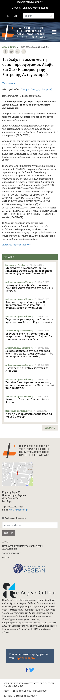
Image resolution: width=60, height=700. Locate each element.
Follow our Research (15, 518)
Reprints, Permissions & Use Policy (20, 696)
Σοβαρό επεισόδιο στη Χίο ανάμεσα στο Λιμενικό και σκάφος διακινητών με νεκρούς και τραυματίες (29, 353)
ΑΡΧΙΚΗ (5, 542)
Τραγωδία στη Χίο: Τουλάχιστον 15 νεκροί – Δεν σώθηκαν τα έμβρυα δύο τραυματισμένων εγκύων (29, 336)
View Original (8, 83)
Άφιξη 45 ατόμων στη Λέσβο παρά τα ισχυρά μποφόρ (28, 415)
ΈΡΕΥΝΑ (5, 557)
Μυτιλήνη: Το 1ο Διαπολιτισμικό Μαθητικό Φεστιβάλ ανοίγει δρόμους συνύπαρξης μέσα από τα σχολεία (28, 271)
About (7, 691)
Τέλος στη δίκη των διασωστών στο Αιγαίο (27, 401)
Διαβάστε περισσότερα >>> (16, 244)
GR (15, 16)
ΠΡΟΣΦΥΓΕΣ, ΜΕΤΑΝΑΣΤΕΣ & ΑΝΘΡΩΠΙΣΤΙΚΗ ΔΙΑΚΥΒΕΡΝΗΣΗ (22, 547)
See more (50, 427)
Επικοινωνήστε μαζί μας (35, 7)
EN (8, 16)
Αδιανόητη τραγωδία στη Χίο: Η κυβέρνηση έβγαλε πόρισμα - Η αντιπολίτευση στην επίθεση (25, 305)
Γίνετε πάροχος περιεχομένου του (28, 656)
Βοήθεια (16, 7)
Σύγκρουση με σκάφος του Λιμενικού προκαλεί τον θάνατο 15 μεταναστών (29, 320)
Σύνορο (25, 89)
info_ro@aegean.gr (18, 510)
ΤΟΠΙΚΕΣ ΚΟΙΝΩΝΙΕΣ (11, 553)
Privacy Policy (40, 691)
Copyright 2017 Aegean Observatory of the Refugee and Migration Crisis (29, 684)
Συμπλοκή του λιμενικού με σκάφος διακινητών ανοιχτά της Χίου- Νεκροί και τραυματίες (29, 385)
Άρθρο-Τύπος (9, 47)
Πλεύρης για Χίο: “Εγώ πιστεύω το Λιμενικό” (26, 369)
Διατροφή (47, 89)
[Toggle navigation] (54, 32)
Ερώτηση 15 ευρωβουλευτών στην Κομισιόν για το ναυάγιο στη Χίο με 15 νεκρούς (29, 288)
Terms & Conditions (21, 691)
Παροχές (35, 89)
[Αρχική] (24, 32)
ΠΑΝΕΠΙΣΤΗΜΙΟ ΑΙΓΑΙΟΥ (30, 2)
